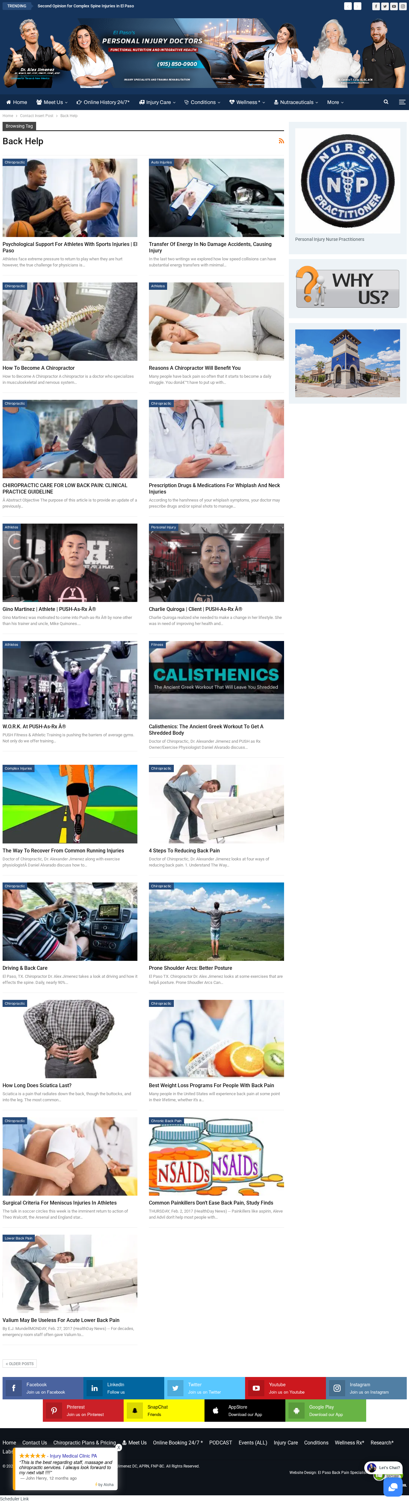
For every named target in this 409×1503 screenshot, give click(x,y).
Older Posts (21, 1364)
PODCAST (220, 1443)
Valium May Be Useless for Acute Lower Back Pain (61, 1320)
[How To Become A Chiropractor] (70, 321)
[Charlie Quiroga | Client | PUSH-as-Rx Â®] (216, 563)
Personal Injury (163, 527)
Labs (8, 1452)
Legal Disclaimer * (81, 1452)
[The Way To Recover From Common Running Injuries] (70, 804)
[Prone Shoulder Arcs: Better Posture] (216, 921)
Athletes (158, 286)
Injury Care (158, 102)
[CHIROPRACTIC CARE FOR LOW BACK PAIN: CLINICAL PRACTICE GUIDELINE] (70, 439)
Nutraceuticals (296, 102)
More (333, 102)
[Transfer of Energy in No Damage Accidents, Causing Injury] (216, 198)
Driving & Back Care (25, 968)
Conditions (203, 102)
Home (20, 102)
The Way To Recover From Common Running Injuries (63, 851)
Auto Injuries (161, 162)
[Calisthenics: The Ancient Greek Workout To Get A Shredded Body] (216, 680)
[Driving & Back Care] (70, 921)
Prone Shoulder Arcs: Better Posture (190, 968)
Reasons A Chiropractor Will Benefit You (195, 368)
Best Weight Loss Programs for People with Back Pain (211, 1085)
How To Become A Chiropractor (39, 368)
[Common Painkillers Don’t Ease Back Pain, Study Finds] (216, 1156)
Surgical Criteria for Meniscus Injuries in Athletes (60, 1203)
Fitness (157, 644)
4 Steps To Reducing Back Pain (184, 851)
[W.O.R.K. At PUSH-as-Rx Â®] (70, 680)
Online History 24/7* (107, 102)
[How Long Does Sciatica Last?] (70, 1039)
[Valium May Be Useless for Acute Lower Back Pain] (70, 1274)
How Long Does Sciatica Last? (37, 1085)
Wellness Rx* (349, 1443)
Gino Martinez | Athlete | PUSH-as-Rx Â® (49, 609)
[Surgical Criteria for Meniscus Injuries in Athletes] (70, 1156)
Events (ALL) (253, 1443)
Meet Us (53, 102)
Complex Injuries (18, 768)
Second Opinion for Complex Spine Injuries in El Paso (86, 6)
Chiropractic (15, 162)
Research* (382, 1443)
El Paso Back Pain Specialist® (344, 1472)
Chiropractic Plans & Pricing (84, 1443)
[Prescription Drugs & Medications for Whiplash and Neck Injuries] (216, 439)
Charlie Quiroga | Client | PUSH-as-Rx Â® (196, 609)
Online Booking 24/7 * (178, 1443)
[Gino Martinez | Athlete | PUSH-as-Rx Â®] (70, 563)
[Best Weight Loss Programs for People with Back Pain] (216, 1039)
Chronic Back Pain (166, 1121)
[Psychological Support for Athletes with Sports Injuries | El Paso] (70, 198)
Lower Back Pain (19, 1238)
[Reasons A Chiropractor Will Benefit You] (216, 321)
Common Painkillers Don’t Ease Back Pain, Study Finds (211, 1203)
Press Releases (37, 1452)
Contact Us (34, 1443)
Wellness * (248, 102)
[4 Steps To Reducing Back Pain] (216, 804)
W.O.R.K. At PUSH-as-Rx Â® (34, 727)
